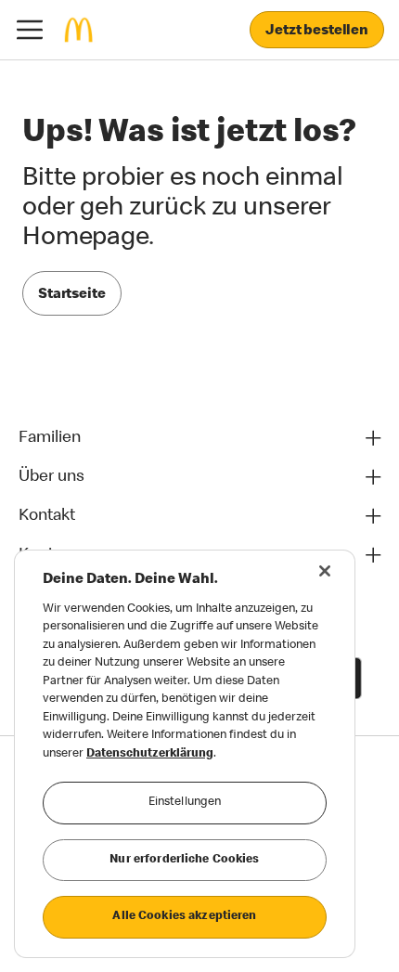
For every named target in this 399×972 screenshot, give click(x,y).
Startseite (72, 295)
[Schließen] (324, 571)
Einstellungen (185, 803)
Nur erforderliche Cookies (184, 860)
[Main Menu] (29, 29)
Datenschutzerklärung (149, 754)
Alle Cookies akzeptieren (184, 917)
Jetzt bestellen (316, 31)
